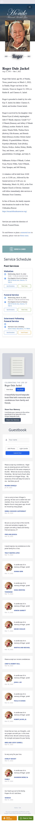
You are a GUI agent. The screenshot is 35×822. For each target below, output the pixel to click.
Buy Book (20, 389)
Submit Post (17, 453)
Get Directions (10, 286)
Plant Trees (24, 286)
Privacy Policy (12, 813)
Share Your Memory (12, 420)
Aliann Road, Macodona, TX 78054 (19, 329)
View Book (9, 389)
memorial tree (26, 232)
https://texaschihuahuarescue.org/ (14, 211)
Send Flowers (24, 332)
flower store (24, 235)
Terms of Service (22, 813)
